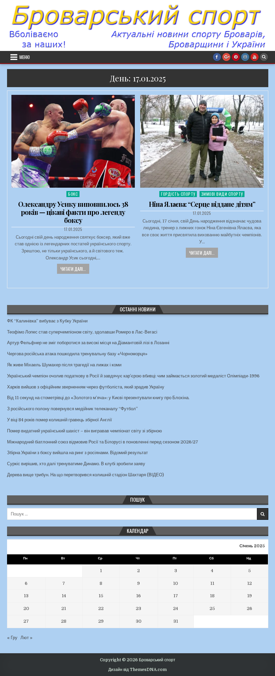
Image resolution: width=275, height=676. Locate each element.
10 (175, 583)
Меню (24, 57)
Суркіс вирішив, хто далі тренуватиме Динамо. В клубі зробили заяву (76, 463)
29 (101, 621)
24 (175, 608)
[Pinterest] (236, 57)
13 (26, 595)
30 (139, 621)
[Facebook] (217, 57)
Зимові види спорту (222, 194)
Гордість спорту (178, 194)
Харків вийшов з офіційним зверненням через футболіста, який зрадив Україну (85, 386)
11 (212, 583)
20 (26, 608)
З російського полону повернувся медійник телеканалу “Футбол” (72, 408)
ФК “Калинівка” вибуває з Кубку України (47, 320)
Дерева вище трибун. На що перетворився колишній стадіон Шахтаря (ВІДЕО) (85, 474)
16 (138, 595)
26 (249, 608)
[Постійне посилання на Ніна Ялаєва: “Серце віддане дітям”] (202, 141)
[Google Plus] (226, 57)
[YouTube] (255, 57)
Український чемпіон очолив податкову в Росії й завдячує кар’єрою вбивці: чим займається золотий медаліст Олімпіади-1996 (133, 375)
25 (212, 608)
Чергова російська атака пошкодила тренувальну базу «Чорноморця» (77, 353)
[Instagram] (245, 57)
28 (63, 621)
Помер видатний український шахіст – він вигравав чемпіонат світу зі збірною (84, 430)
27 (26, 621)
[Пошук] (264, 57)
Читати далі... (73, 268)
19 (249, 595)
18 (212, 595)
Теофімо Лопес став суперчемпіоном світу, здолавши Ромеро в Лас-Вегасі (82, 331)
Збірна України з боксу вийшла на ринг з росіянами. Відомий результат (77, 452)
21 (63, 608)
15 (101, 595)
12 (249, 583)
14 (64, 595)
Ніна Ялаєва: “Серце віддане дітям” (202, 203)
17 (175, 595)
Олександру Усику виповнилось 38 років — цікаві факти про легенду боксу (73, 212)
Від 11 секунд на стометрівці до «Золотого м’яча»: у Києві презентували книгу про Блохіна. (98, 397)
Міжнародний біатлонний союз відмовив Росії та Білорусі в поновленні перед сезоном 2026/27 (102, 441)
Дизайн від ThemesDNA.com (137, 669)
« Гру (12, 637)
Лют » (26, 637)
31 (175, 621)
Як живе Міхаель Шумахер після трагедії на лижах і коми (64, 364)
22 (101, 608)
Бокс (73, 194)
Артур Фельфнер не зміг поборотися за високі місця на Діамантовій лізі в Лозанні (88, 342)
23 (138, 608)
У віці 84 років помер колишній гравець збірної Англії (59, 419)
